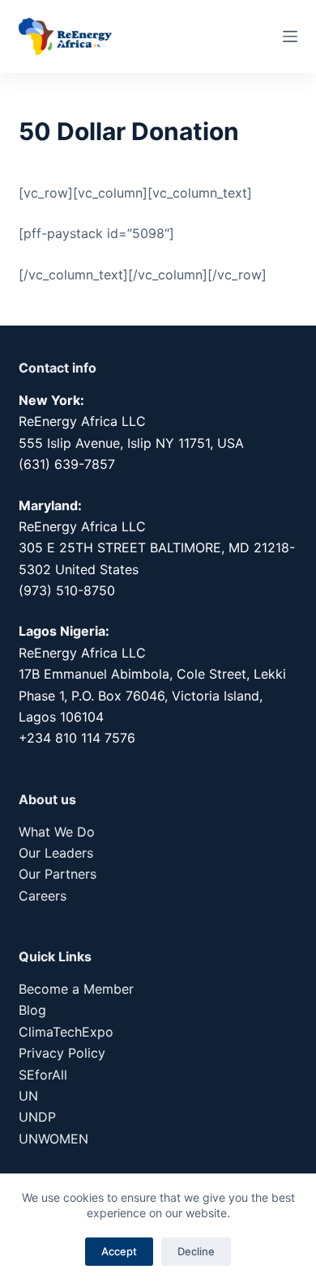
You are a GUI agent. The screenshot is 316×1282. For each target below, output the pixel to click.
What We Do (57, 832)
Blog (32, 1010)
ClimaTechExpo (66, 1032)
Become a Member (76, 989)
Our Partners (57, 874)
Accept (119, 1251)
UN (28, 1096)
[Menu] (290, 36)
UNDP (37, 1117)
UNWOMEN (53, 1139)
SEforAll (43, 1075)
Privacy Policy (62, 1053)
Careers (42, 896)
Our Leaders (56, 853)
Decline (196, 1251)
